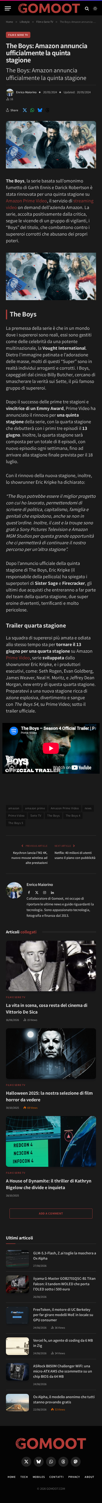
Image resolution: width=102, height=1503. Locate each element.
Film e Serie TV (18, 35)
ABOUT (89, 1477)
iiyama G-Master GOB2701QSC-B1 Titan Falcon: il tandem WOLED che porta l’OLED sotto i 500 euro (64, 1284)
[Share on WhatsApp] (32, 110)
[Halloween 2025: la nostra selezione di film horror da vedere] (51, 1053)
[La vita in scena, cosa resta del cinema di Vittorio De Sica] (51, 966)
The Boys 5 (15, 823)
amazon (13, 808)
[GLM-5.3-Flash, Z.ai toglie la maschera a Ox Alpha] (17, 1259)
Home (12, 1477)
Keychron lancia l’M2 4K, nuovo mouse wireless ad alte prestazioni (29, 858)
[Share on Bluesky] (39, 110)
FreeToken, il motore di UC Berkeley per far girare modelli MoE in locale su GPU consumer (63, 1315)
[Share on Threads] (47, 110)
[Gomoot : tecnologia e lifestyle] (49, 8)
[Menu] (8, 8)
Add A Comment (51, 1213)
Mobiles (39, 1477)
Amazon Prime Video (26, 201)
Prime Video (18, 658)
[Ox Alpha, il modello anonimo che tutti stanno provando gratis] (17, 1403)
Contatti (56, 1477)
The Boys (53, 816)
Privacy (74, 1477)
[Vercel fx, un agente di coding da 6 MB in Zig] (17, 1346)
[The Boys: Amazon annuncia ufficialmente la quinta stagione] (51, 167)
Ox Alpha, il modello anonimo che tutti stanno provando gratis (64, 1399)
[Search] (87, 8)
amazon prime (35, 808)
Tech (24, 1477)
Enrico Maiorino (26, 92)
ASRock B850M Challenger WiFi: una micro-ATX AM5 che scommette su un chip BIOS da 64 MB (62, 1371)
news (88, 808)
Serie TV (35, 816)
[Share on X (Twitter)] (24, 110)
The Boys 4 (73, 816)
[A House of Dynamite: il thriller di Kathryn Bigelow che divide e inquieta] (51, 1141)
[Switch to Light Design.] (94, 8)
